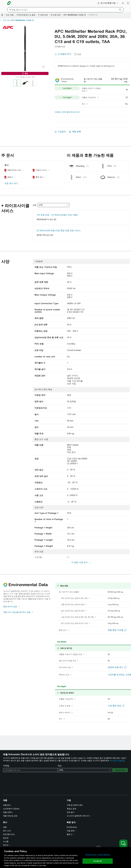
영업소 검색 (71, 809)
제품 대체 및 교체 (10, 816)
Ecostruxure (72, 827)
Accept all (97, 861)
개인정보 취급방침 (117, 761)
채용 (5, 827)
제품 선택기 (8, 812)
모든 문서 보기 (11, 183)
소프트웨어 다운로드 (11, 809)
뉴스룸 (5, 841)
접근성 (5, 838)
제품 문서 (7, 805)
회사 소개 (7, 831)
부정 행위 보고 (9, 834)
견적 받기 (70, 812)
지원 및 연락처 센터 (75, 805)
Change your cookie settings (97, 855)
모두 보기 (18, 20)
